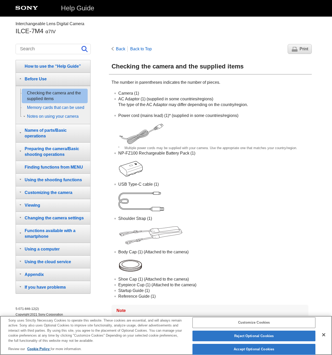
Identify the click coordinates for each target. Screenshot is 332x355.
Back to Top (141, 49)
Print (304, 49)
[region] (166, 335)
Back (120, 49)
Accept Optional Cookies (254, 349)
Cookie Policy (39, 349)
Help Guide (77, 8)
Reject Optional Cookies (254, 336)
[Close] (323, 334)
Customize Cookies (254, 323)
